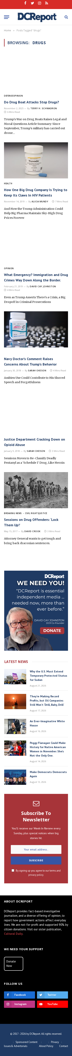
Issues (7, 1046)
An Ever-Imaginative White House (47, 723)
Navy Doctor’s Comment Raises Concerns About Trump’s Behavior (30, 361)
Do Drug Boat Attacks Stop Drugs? (31, 102)
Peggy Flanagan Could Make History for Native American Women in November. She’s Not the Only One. (48, 749)
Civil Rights (32, 513)
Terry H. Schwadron (43, 108)
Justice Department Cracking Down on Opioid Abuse (34, 442)
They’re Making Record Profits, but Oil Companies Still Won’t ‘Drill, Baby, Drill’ (47, 700)
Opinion (18, 95)
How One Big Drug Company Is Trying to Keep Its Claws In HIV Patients (35, 192)
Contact (63, 1046)
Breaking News (13, 513)
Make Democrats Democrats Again (48, 774)
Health (8, 183)
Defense (8, 95)
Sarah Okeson (37, 370)
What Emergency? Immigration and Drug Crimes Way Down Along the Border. (36, 277)
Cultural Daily (13, 934)
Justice (43, 513)
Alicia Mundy (40, 201)
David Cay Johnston (43, 286)
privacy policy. (36, 874)
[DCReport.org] (37, 17)
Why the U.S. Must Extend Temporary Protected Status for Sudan (48, 676)
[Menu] (6, 17)
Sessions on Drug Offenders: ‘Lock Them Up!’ (31, 522)
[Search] (66, 17)
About (42, 1046)
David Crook (32, 531)
